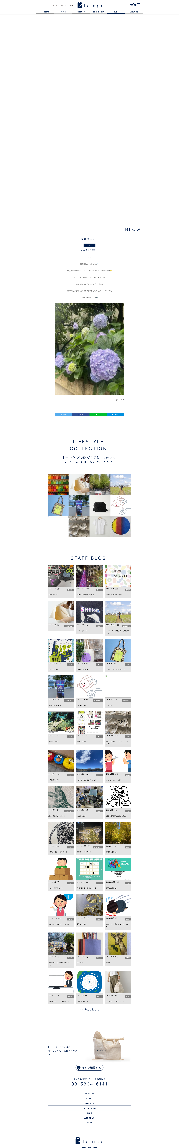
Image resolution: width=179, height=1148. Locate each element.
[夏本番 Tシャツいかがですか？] (58, 505)
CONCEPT (45, 12)
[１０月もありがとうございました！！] (100, 484)
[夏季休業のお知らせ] (79, 505)
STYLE (63, 12)
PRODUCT (81, 12)
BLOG (116, 12)
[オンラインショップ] (134, 5)
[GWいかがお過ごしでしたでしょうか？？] (79, 526)
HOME (89, 1123)
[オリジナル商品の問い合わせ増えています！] (120, 484)
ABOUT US (134, 12)
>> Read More (89, 1009)
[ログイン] (131, 5)
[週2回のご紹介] (120, 505)
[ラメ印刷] (58, 526)
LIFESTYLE (89, 245)
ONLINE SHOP (98, 12)
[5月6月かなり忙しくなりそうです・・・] (100, 526)
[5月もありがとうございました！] (58, 484)
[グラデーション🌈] (120, 526)
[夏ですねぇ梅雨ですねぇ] (100, 505)
